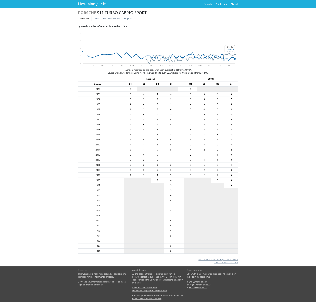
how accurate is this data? (226, 262)
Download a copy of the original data (149, 290)
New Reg (111, 18)
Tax (84, 18)
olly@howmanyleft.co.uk (199, 284)
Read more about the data (144, 287)
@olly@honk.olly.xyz (198, 281)
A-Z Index (221, 4)
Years (96, 18)
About (234, 4)
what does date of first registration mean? (218, 259)
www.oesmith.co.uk (198, 287)
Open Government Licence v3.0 (146, 298)
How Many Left (92, 4)
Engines (128, 18)
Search (208, 4)
